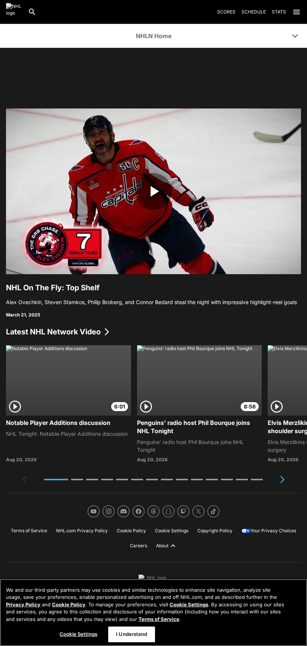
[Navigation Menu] (296, 11)
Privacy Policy (23, 604)
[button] (56, 479)
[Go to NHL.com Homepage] (14, 12)
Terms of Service (159, 619)
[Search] (32, 11)
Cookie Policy (68, 604)
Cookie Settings (189, 604)
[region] (153, 612)
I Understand (131, 634)
